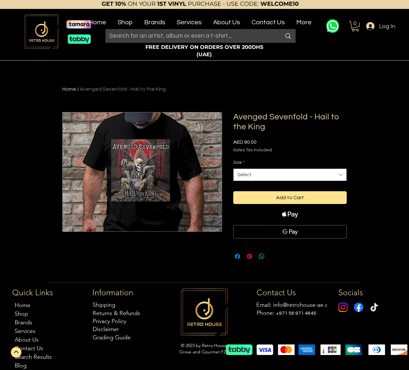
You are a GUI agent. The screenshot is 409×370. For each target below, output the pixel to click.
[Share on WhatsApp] (262, 256)
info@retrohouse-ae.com (304, 304)
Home (69, 89)
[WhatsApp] (332, 26)
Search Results (33, 356)
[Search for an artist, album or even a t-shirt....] (288, 36)
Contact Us (29, 348)
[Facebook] (358, 307)
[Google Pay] (290, 231)
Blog (21, 365)
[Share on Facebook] (237, 256)
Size (239, 162)
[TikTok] (374, 307)
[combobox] (290, 175)
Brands (23, 322)
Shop (21, 313)
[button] (125, 19)
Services (25, 331)
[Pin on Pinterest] (249, 256)
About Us (27, 339)
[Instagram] (343, 307)
